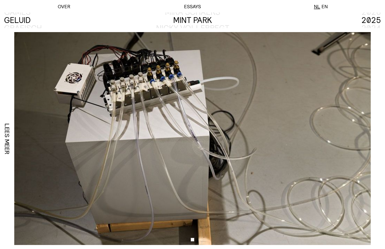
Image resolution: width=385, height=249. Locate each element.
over (64, 6)
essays (192, 6)
